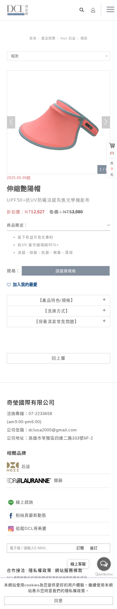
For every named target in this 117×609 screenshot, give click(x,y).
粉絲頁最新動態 (31, 515)
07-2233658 (40, 413)
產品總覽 (48, 38)
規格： (13, 270)
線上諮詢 (24, 502)
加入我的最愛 (24, 284)
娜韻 (58, 480)
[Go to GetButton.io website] (104, 574)
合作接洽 (16, 570)
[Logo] (17, 9)
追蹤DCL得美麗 (31, 528)
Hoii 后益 (68, 38)
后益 (25, 466)
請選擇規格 (66, 271)
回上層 (59, 358)
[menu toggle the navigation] (110, 9)
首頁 (32, 38)
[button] (82, 10)
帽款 (84, 38)
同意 (58, 600)
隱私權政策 (40, 570)
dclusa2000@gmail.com (53, 430)
